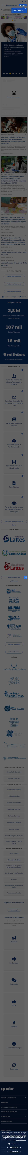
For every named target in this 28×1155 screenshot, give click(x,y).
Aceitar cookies (14, 1151)
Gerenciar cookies (15, 1143)
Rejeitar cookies (14, 1147)
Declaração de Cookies (21, 1140)
